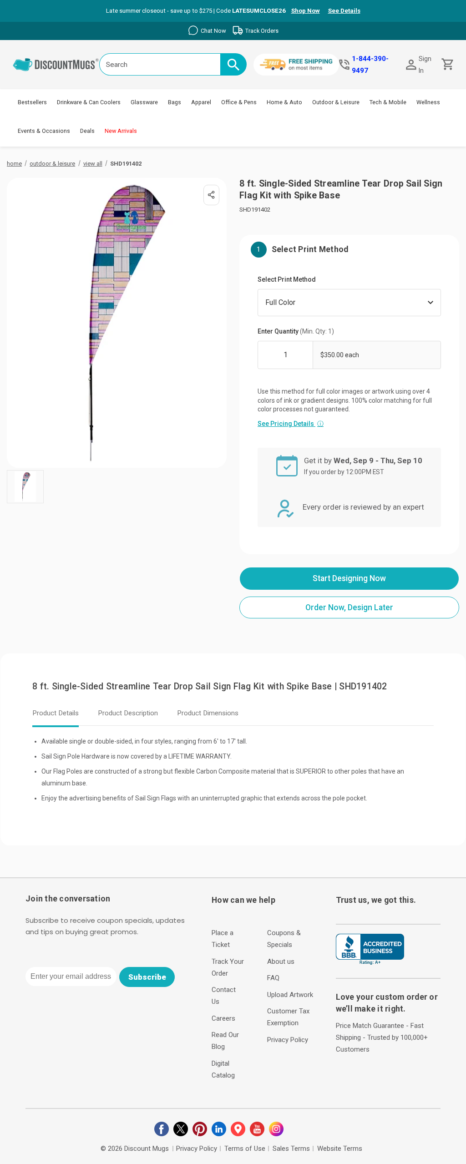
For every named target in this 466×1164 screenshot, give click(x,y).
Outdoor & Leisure (336, 102)
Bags (174, 102)
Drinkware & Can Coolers (89, 102)
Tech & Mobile (388, 102)
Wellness (428, 102)
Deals (87, 130)
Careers (223, 1018)
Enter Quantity (296, 331)
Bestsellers (32, 102)
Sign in (425, 64)
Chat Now (213, 30)
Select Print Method (287, 279)
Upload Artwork (290, 995)
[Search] (233, 64)
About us (280, 961)
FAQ (273, 978)
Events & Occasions (44, 130)
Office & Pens (239, 102)
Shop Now (305, 10)
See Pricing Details (291, 423)
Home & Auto (284, 102)
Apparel (201, 102)
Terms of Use (244, 1148)
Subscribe (147, 977)
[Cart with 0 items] (446, 64)
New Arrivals (121, 130)
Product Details (55, 713)
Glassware (144, 102)
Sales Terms (291, 1148)
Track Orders (262, 30)
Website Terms (339, 1148)
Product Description (128, 713)
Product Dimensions (207, 713)
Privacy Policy (287, 1040)
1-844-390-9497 (370, 65)
